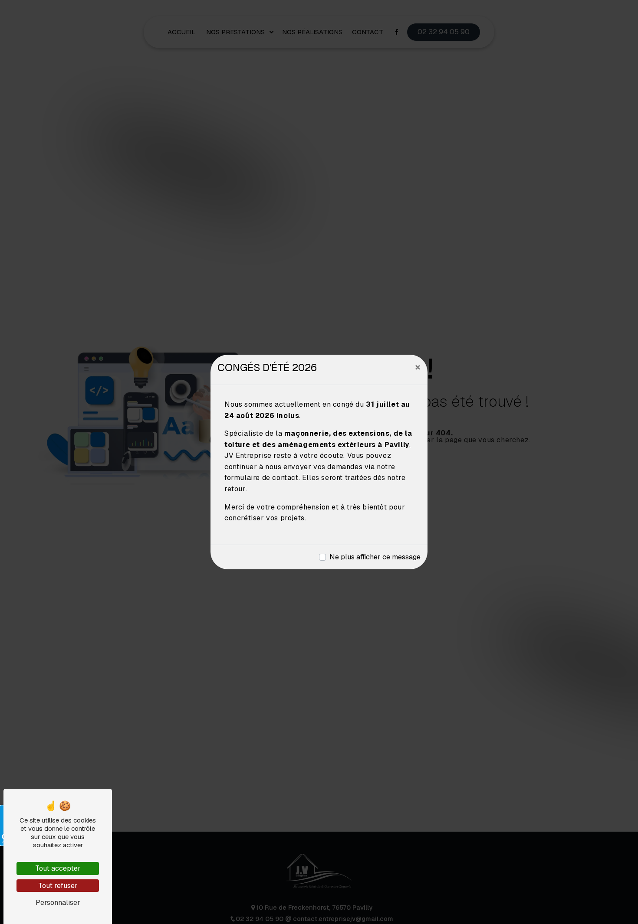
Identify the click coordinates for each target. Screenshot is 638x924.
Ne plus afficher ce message (375, 557)
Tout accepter (58, 868)
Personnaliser (58, 902)
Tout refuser (58, 885)
